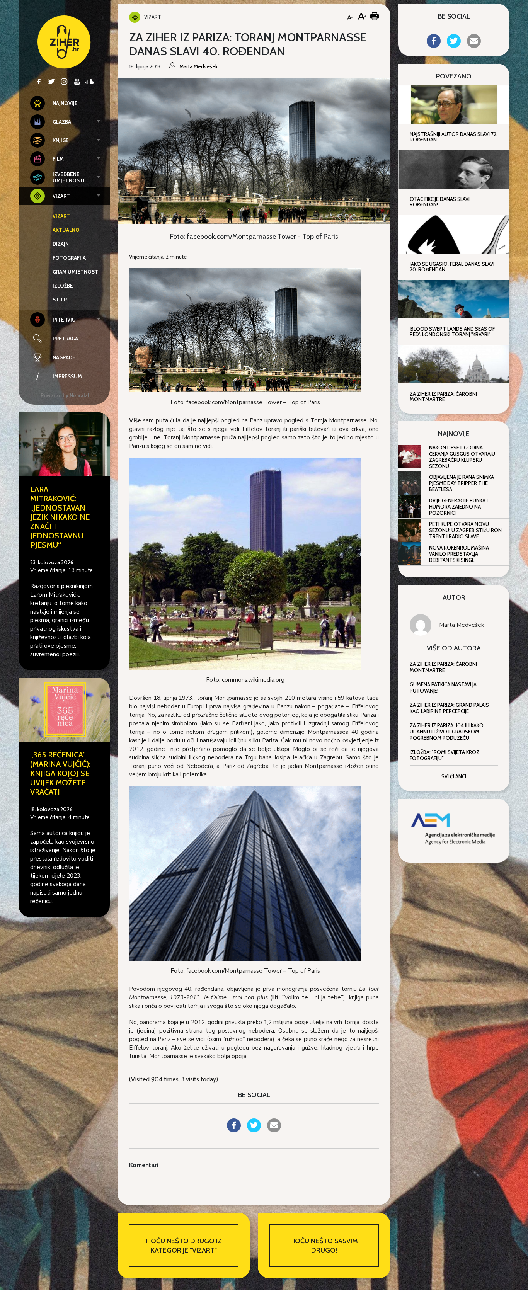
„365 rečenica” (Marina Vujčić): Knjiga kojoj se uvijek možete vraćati (60, 773)
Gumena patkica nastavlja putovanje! (443, 687)
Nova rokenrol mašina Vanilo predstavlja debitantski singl (459, 554)
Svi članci (453, 776)
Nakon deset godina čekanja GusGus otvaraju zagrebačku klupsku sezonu (462, 456)
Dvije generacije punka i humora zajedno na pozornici (458, 506)
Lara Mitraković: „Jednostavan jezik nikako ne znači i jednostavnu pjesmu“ (60, 517)
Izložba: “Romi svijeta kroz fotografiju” (444, 755)
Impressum (67, 376)
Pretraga (65, 338)
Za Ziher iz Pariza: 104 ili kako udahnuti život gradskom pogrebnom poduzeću (447, 731)
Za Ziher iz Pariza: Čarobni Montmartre (443, 667)
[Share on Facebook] (234, 1130)
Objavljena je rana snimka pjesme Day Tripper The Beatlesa (461, 483)
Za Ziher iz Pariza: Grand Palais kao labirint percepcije (449, 708)
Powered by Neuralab (66, 395)
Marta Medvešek (461, 625)
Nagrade (64, 357)
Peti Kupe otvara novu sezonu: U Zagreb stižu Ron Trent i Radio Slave (465, 530)
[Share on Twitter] (254, 1130)
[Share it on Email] (274, 1130)
